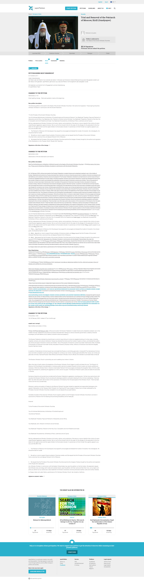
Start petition (71, 8)
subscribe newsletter (37, 571)
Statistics (62, 60)
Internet (72, 517)
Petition (30, 60)
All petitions (92, 563)
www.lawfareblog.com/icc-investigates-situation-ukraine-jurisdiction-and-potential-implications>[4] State (56, 295)
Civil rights (42, 517)
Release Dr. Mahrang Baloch (42, 520)
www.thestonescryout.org (37, 292)
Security (83, 14)
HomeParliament (79, 563)
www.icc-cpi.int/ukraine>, (40, 289)
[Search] (115, 8)
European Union (37, 14)
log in (106, 2)
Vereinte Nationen (42, 496)
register (100, 2)
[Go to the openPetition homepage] (36, 8)
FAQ (76, 561)
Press (61, 563)
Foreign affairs (102, 517)
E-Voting (77, 565)
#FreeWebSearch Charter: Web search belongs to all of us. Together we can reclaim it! (72, 521)
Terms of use (107, 561)
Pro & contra (38, 60)
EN (113, 2)
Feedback (62, 565)
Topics (91, 567)
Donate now (72, 552)
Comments (54, 60)
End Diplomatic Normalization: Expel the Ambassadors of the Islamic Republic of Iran (102, 521)
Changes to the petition (37, 93)
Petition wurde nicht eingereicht (41, 73)
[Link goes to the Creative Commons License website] (29, 578)
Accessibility (107, 567)
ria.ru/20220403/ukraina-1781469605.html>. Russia (60, 253)
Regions (91, 568)
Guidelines (91, 8)
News (46, 60)
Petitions (83, 8)
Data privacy (107, 563)
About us (101, 8)
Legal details (107, 565)
